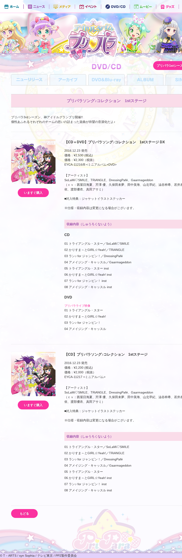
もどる (24, 513)
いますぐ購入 (33, 192)
